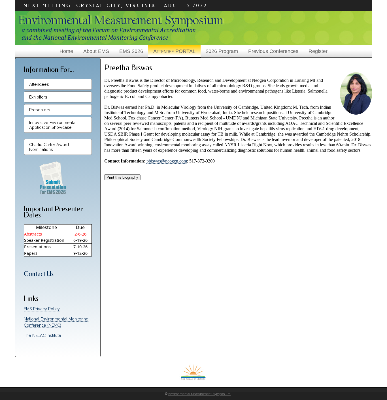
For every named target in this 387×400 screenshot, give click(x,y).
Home (66, 51)
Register (318, 51)
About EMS (96, 51)
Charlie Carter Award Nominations (49, 147)
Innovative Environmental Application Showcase (52, 125)
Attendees (39, 84)
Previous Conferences (273, 51)
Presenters (39, 109)
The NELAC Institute (42, 335)
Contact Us (39, 274)
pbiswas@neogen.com (166, 161)
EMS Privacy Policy (42, 308)
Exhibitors (38, 97)
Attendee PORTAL (174, 51)
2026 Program (222, 51)
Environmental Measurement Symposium (199, 394)
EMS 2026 (131, 51)
